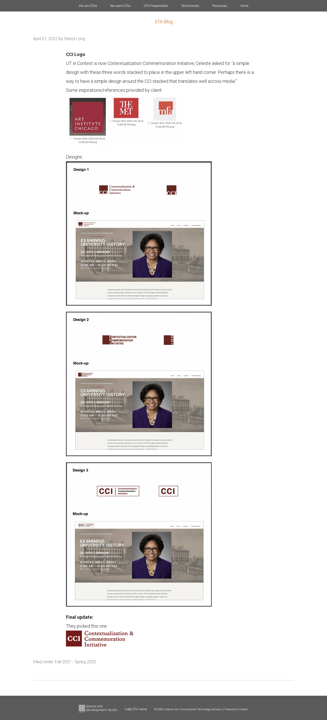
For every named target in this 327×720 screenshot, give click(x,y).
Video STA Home (136, 709)
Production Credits (236, 709)
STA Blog (164, 21)
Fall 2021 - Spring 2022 (75, 661)
